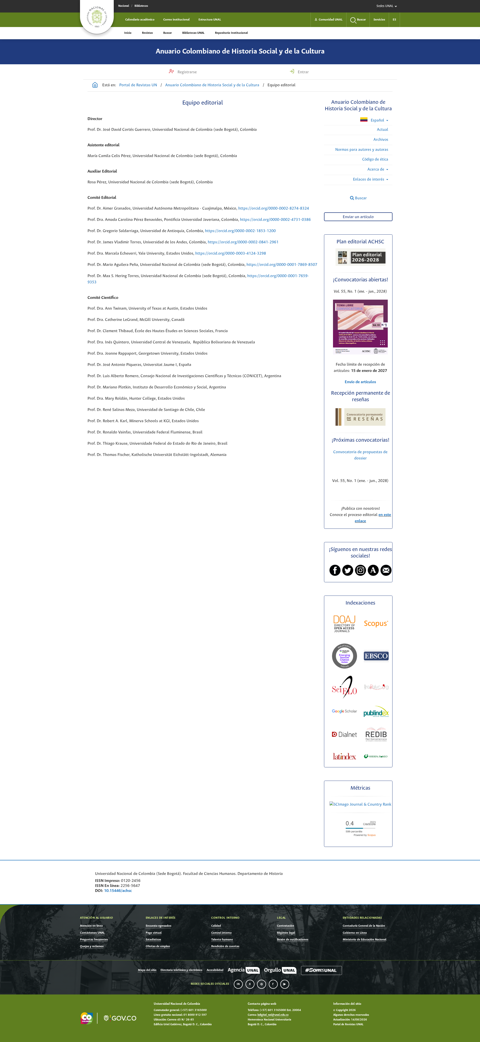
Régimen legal (286, 932)
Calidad (216, 925)
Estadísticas (153, 939)
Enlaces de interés (369, 179)
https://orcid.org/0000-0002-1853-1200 (240, 231)
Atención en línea (91, 925)
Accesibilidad (215, 970)
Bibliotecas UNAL (193, 33)
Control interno (221, 932)
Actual (382, 130)
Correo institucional (176, 19)
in (238, 984)
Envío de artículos (360, 382)
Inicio (128, 33)
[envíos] (360, 353)
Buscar (167, 33)
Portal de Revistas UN (138, 85)
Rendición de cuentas (225, 946)
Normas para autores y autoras (361, 150)
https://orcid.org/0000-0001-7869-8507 (281, 265)
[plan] (361, 264)
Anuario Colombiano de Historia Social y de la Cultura (240, 52)
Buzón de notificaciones (292, 939)
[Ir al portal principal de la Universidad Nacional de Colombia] (97, 17)
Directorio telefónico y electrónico (181, 970)
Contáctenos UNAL (92, 932)
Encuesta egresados (158, 925)
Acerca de (376, 169)
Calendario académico (139, 19)
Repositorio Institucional (231, 33)
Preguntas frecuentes (94, 939)
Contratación (285, 925)
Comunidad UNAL (328, 19)
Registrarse (186, 72)
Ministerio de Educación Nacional (364, 939)
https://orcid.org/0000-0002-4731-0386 (275, 220)
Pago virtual (154, 932)
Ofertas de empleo (158, 946)
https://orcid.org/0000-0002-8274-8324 (274, 208)
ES (394, 19)
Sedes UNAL (384, 6)
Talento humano (222, 939)
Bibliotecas (141, 6)
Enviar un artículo (358, 217)
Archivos (381, 140)
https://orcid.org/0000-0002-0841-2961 (243, 242)
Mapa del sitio (147, 970)
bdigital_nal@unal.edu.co (273, 1014)
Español (377, 120)
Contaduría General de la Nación (364, 925)
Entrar (303, 72)
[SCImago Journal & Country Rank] (360, 804)
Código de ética (375, 159)
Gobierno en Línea (355, 932)
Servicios (379, 19)
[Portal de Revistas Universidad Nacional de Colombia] (95, 85)
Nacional (123, 6)
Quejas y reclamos (92, 946)
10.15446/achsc (118, 891)
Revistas (147, 33)
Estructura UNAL (209, 19)
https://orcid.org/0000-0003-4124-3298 (230, 253)
